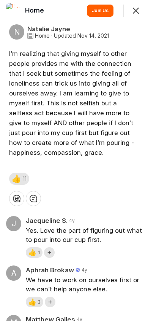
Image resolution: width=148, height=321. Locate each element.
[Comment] (33, 198)
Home (42, 36)
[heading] (35, 10)
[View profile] (13, 10)
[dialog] (74, 160)
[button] (19, 179)
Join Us (100, 10)
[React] (16, 198)
